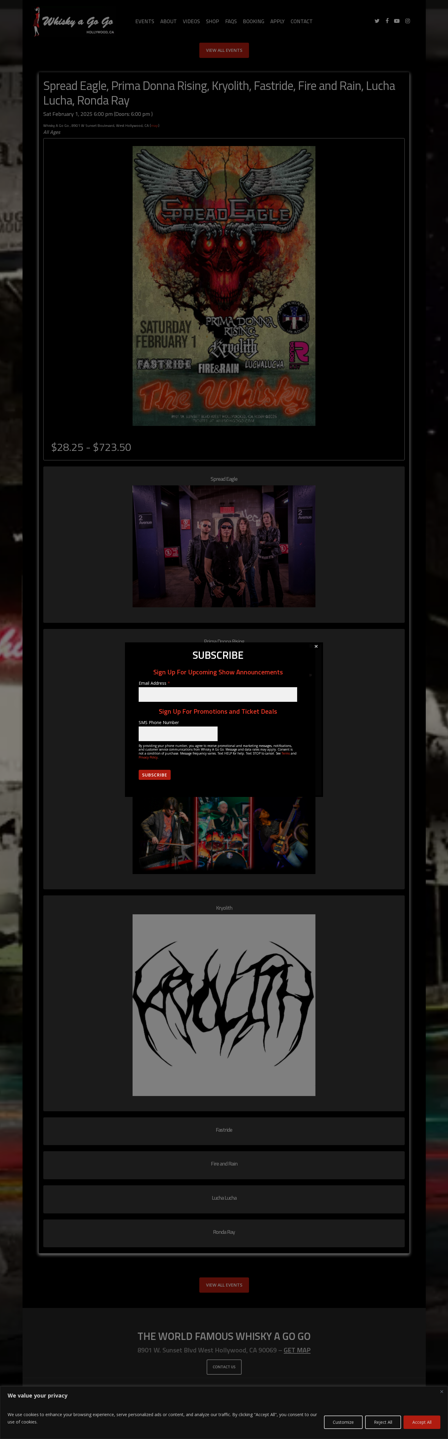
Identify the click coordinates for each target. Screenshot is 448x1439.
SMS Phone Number (159, 722)
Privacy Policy (148, 757)
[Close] (441, 1391)
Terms (286, 753)
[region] (224, 1412)
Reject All (383, 1422)
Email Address (154, 683)
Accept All (422, 1422)
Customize (343, 1422)
